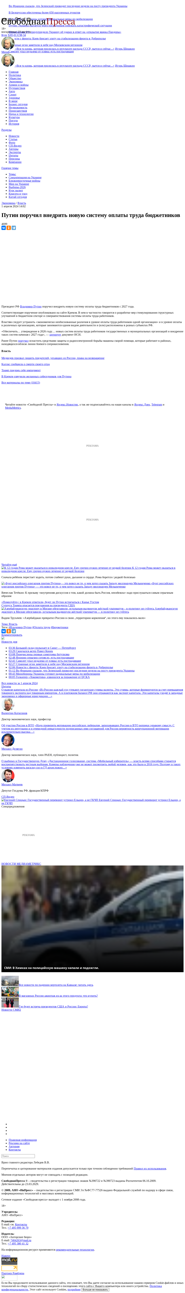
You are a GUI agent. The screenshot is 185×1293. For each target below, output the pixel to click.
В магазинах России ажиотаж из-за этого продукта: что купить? (58, 995)
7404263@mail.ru (20, 1240)
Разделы (6, 129)
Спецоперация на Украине (25, 177)
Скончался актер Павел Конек (31, 651)
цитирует (55, 334)
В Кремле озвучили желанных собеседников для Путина (36, 376)
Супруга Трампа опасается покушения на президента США (38, 605)
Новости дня (9, 641)
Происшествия (18, 110)
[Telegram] (14, 228)
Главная (13, 71)
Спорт (12, 94)
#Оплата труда (41, 627)
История (14, 123)
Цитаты (13, 155)
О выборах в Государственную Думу (24, 761)
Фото (12, 142)
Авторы (13, 148)
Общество (15, 78)
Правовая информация (23, 1139)
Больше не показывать (95, 1289)
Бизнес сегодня (18, 104)
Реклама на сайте (19, 1143)
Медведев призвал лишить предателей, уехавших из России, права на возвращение (52, 358)
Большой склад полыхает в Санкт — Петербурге (42, 647)
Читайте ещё (9, 564)
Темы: (12, 174)
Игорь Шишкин (125, 48)
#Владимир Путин (20, 627)
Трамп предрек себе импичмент (21, 370)
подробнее (74, 1289)
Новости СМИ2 (11, 1009)
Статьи (13, 139)
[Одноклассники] (9, 228)
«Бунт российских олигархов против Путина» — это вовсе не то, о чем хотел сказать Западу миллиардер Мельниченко (87, 585)
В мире (13, 101)
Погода (13, 120)
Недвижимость (18, 107)
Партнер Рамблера (12, 1273)
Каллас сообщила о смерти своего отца (25, 364)
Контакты (15, 1149)
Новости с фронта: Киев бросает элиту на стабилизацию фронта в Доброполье (61, 667)
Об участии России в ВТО (17, 725)
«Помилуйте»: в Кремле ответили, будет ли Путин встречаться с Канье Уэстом (50, 602)
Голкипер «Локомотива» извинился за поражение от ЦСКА (49, 677)
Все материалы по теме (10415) (20, 382)
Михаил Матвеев (12, 784)
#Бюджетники (59, 627)
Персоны (14, 158)
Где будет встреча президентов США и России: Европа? (53, 1006)
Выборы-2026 (17, 187)
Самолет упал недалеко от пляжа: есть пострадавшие (41, 51)
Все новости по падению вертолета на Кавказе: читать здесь (56, 984)
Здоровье (14, 97)
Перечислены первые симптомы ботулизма (39, 654)
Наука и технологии (21, 114)
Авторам (14, 1146)
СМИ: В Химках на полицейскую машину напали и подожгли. (51, 967)
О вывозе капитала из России (19, 689)
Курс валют (16, 190)
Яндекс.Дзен (142, 404)
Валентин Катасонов (14, 713)
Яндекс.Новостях (67, 404)
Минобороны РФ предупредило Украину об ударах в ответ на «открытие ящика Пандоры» (65, 32)
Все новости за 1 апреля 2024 (19, 683)
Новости (14, 136)
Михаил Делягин (12, 748)
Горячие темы (9, 168)
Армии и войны (19, 84)
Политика (15, 75)
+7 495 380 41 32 (18, 1243)
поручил (23, 340)
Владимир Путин (31, 306)
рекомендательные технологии (75, 1249)
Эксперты (15, 152)
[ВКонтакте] (3, 228)
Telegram (156, 404)
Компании (15, 161)
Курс (4, 35)
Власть (22, 203)
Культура (14, 117)
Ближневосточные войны (24, 180)
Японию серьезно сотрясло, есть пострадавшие (41, 657)
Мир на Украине (19, 183)
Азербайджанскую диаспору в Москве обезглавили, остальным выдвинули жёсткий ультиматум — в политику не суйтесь (89, 610)
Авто (12, 91)
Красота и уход (18, 193)
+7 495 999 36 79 (18, 1227)
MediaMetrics (13, 407)
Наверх (5, 1255)
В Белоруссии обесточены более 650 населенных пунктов (44, 12)
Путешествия (17, 88)
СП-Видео (15, 145)
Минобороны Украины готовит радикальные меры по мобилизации (54, 673)
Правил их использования (150, 1168)
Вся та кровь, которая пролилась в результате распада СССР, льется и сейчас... (64, 48)
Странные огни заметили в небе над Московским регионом (49, 664)
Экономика (16, 81)
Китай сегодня (18, 196)
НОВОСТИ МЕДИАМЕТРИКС (21, 863)
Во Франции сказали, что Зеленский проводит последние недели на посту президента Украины (68, 6)
